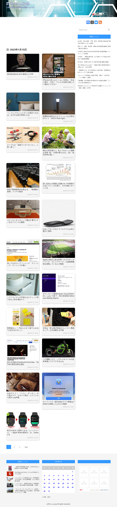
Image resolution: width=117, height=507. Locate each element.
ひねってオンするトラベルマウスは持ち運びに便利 (58, 230)
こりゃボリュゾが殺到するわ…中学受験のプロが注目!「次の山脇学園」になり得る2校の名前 (27, 479)
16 (44, 483)
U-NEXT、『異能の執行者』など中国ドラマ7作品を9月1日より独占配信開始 (94, 58)
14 (68, 480)
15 (72, 480)
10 (49, 480)
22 (72, 483)
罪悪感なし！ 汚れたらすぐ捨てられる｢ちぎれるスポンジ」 (23, 329)
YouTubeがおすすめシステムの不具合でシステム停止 (27, 473)
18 (54, 483)
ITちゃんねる (18, 3)
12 (58, 480)
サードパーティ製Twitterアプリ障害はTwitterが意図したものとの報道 (58, 403)
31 (49, 491)
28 (68, 487)
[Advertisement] (40, 34)
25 (54, 487)
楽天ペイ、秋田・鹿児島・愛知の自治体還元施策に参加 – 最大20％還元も (94, 47)
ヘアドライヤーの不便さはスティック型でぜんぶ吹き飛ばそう (23, 298)
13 (63, 480)
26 (58, 487)
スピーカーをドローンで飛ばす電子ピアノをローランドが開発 (23, 221)
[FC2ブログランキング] (106, 14)
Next (26, 447)
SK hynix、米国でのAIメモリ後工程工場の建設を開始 (93, 62)
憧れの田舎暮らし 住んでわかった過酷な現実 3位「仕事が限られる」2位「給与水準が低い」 (58, 152)
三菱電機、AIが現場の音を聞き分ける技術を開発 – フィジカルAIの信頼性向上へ (94, 81)
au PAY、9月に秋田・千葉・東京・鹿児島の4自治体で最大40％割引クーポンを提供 (94, 42)
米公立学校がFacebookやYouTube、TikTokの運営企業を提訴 (23, 363)
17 (49, 483)
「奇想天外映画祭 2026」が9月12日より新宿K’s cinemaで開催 (27, 467)
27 (63, 487)
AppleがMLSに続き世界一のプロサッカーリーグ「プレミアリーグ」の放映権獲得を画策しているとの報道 (58, 261)
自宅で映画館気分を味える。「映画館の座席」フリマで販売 (23, 190)
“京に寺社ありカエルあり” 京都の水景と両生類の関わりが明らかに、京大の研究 (94, 66)
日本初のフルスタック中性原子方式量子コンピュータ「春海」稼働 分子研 (94, 87)
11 (54, 480)
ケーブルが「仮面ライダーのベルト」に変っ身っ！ (23, 146)
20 (63, 483)
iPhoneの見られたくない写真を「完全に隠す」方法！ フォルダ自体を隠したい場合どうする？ (58, 82)
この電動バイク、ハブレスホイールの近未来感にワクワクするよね (58, 360)
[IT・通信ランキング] (97, 14)
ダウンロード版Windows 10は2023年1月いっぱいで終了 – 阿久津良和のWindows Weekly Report (58, 296)
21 (68, 483)
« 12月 (44, 497)
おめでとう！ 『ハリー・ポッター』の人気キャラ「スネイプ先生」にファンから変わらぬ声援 (23, 395)
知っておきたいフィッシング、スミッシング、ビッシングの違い (23, 264)
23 (44, 487)
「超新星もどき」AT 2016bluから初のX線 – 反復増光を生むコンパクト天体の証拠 (94, 71)
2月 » (49, 497)
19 (58, 483)
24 (49, 487)
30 (44, 491)
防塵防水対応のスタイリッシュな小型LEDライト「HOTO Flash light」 (58, 117)
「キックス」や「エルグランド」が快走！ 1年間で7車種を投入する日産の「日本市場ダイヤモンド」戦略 (28, 490)
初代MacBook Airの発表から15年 (20, 74)
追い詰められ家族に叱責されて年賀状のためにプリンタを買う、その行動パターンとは (58, 185)
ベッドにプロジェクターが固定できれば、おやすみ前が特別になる (23, 114)
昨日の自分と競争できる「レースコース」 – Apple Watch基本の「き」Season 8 (23, 432)
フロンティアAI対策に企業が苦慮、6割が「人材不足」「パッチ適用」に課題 (94, 76)
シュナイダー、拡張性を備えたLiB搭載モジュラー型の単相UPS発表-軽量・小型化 (27, 484)
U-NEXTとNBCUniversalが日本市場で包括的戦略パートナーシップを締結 (94, 52)
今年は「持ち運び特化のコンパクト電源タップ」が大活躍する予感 (58, 329)
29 (72, 487)
